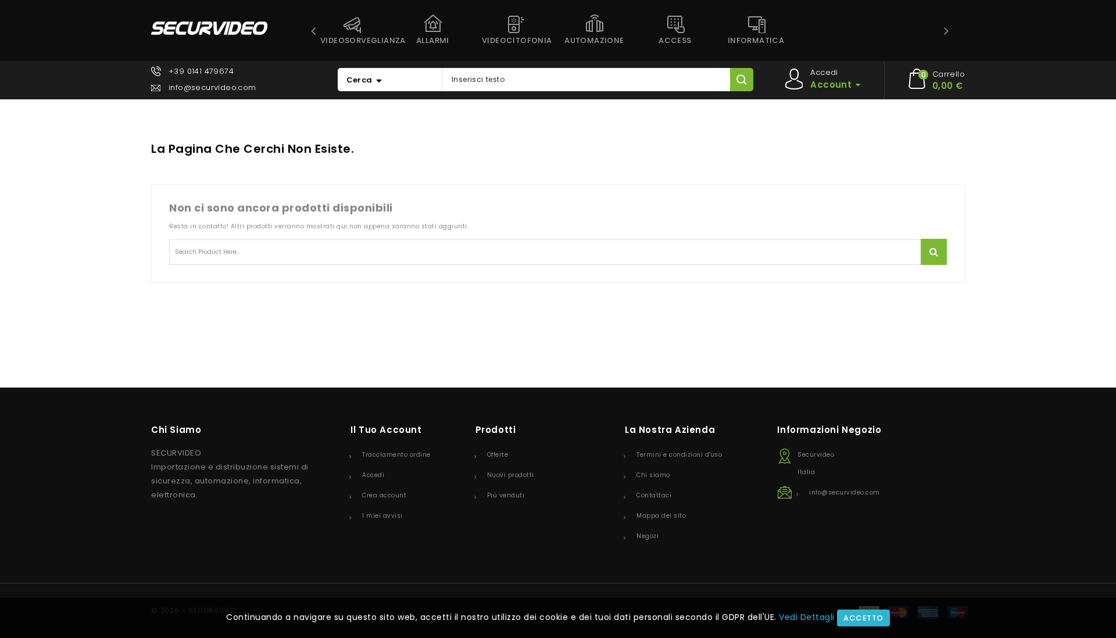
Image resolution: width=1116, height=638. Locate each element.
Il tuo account (385, 430)
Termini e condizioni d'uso (679, 454)
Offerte (498, 454)
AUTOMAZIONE (594, 40)
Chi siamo (653, 475)
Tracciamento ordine (396, 454)
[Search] (741, 79)
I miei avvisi (382, 515)
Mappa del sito (661, 515)
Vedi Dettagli (807, 617)
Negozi (647, 536)
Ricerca (934, 252)
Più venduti (506, 495)
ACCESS (675, 40)
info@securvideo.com (212, 87)
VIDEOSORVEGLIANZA (356, 40)
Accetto (863, 617)
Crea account (384, 495)
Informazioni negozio (829, 430)
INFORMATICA (756, 40)
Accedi (373, 475)
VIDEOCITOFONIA (517, 40)
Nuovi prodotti (510, 475)
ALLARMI (432, 40)
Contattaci (653, 495)
